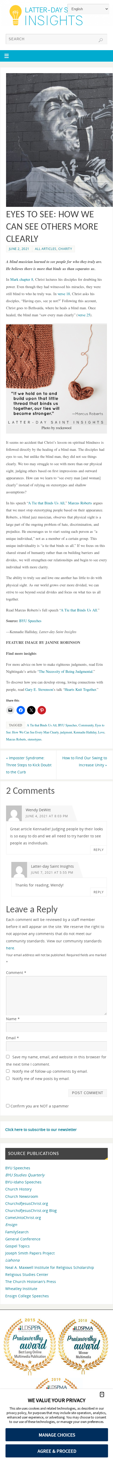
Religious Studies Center (26, 1274)
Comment (16, 972)
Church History (18, 1189)
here (10, 948)
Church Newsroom (21, 1196)
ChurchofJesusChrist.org (26, 1203)
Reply (99, 850)
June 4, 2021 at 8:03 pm (47, 816)
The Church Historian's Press (30, 1281)
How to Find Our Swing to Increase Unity (84, 761)
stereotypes (35, 739)
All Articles (45, 249)
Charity (65, 249)
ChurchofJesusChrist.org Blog (31, 1210)
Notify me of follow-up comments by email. (50, 1071)
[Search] (100, 40)
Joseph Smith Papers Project (30, 1253)
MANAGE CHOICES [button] (57, 1435)
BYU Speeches (67, 725)
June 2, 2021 (19, 249)
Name (13, 1018)
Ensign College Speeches (27, 1295)
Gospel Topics (17, 1246)
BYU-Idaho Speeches (23, 1182)
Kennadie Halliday (85, 732)
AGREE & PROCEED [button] (57, 1451)
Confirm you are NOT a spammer (39, 1106)
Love (101, 732)
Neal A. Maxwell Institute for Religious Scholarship (49, 1267)
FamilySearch (17, 1231)
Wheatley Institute (21, 1288)
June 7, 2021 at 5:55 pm (52, 872)
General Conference (22, 1238)
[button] (56, 374)
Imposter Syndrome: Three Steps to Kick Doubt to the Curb (29, 764)
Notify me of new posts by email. (41, 1078)
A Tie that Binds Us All (41, 725)
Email (12, 1037)
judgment (66, 732)
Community (86, 725)
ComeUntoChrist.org (23, 1217)
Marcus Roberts (16, 739)
